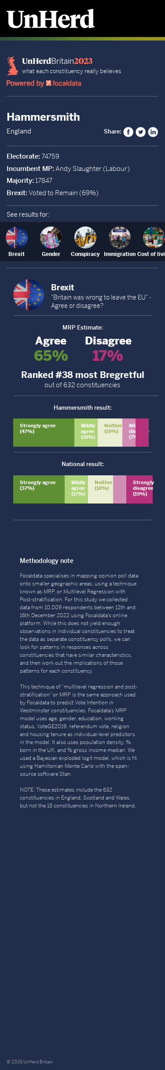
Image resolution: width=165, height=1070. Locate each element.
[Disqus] (82, 934)
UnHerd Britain (38, 1062)
